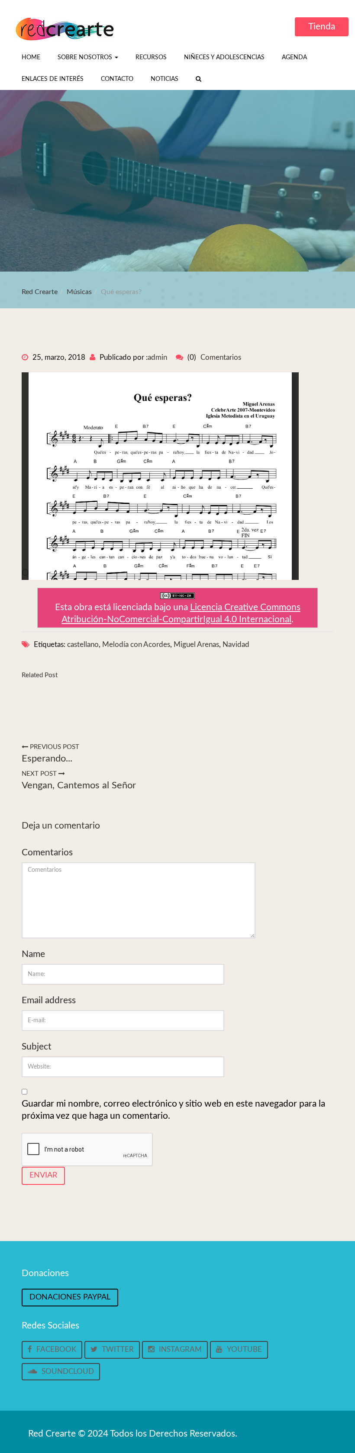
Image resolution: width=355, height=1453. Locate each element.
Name (33, 954)
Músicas (79, 291)
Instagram (180, 1349)
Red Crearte (40, 291)
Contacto (117, 79)
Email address (49, 1000)
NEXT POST (40, 774)
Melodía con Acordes (136, 644)
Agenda (294, 57)
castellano (83, 644)
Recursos (151, 57)
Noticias (164, 79)
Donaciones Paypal (69, 1297)
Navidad (236, 644)
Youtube (244, 1349)
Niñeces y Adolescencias (224, 57)
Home (31, 57)
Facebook (56, 1349)
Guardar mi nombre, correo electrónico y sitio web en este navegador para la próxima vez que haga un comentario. (173, 1109)
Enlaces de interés (53, 79)
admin (157, 357)
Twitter (118, 1349)
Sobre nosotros (86, 57)
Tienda (321, 26)
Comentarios (220, 357)
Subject (37, 1046)
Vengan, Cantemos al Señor (79, 785)
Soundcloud (68, 1371)
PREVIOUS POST (53, 747)
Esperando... (47, 758)
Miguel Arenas (196, 644)
